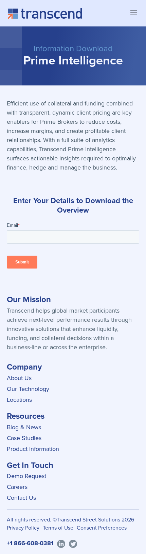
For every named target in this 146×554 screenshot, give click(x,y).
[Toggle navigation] (133, 13)
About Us (19, 378)
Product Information (33, 448)
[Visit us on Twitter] (73, 543)
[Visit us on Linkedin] (61, 543)
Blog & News (24, 427)
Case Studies (24, 438)
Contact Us (21, 497)
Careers (17, 486)
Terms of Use (58, 528)
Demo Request (26, 476)
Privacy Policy (23, 528)
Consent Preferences (102, 528)
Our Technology (28, 388)
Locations (19, 399)
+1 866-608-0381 (30, 543)
